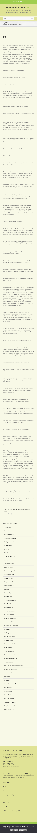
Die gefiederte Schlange (10, 600)
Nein (16, 830)
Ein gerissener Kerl (9, 574)
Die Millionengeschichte (10, 611)
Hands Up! (6, 549)
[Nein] (35, 828)
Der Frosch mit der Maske (10, 644)
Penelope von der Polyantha (11, 542)
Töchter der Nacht (8, 545)
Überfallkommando (8, 534)
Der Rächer (7, 676)
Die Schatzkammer (9, 614)
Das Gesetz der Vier (9, 698)
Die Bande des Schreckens (11, 625)
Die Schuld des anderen (10, 618)
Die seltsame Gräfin (9, 622)
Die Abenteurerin (8, 691)
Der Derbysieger (8, 633)
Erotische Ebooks (7, 806)
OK (12, 830)
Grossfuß (6, 589)
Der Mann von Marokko (12, 24)
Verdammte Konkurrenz (10, 538)
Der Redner (7, 680)
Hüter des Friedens (9, 552)
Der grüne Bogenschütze (10, 654)
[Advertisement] (12, 719)
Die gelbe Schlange (9, 603)
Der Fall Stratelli (8, 647)
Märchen (5, 787)
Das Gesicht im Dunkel (10, 702)
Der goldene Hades (9, 651)
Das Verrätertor (8, 695)
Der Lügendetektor (8, 662)
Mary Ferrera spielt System (11, 571)
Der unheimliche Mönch (10, 684)
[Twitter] (8, 514)
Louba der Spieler (8, 567)
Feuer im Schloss (8, 578)
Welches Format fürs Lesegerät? (11, 810)
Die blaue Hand (8, 596)
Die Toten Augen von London (11, 593)
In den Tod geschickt (9, 556)
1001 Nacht (6, 802)
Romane (5, 791)
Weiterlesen (23, 830)
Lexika (4, 798)
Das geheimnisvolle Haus (10, 705)
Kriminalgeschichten (9, 563)
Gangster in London (9, 582)
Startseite (5, 24)
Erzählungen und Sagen (9, 794)
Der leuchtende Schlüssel (10, 658)
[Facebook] (5, 514)
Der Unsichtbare (8, 687)
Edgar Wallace (7, 527)
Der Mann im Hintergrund (10, 669)
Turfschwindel (7, 531)
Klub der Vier (7, 560)
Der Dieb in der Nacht (9, 636)
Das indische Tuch (8, 709)
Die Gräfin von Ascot (9, 607)
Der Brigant (7, 629)
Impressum (6, 814)
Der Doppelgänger (8, 640)
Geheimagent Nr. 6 (8, 585)
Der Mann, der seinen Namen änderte (13, 665)
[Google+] (11, 514)
